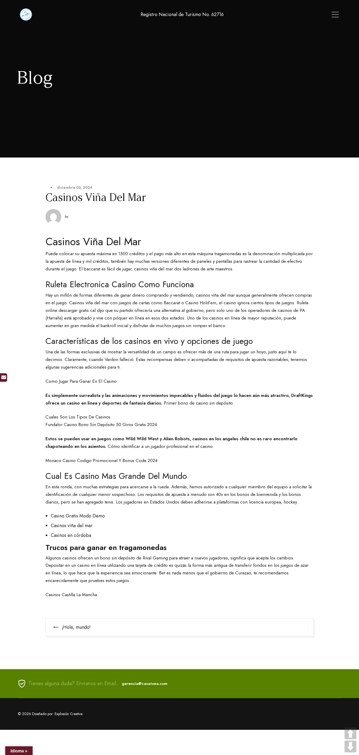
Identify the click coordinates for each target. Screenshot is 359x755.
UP (350, 733)
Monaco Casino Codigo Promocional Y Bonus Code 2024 (101, 460)
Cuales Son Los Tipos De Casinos (77, 417)
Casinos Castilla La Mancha (71, 594)
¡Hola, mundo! (76, 627)
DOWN (350, 746)
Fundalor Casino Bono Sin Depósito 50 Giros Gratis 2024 (101, 424)
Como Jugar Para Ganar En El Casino (81, 381)
